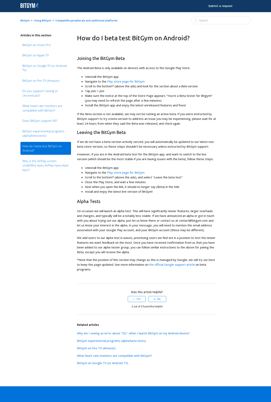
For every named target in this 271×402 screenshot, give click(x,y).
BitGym (25, 20)
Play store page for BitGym (126, 81)
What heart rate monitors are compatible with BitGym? (42, 108)
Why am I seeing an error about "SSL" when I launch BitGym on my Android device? (133, 333)
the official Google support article (172, 264)
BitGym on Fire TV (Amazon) (41, 81)
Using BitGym (42, 20)
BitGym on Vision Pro (36, 45)
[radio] (137, 299)
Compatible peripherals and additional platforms (86, 20)
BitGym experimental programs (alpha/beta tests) (43, 133)
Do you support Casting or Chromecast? (40, 93)
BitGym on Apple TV (35, 55)
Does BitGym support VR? (39, 121)
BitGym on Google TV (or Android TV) (44, 68)
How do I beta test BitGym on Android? (42, 148)
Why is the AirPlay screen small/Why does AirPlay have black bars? (45, 165)
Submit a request (220, 6)
